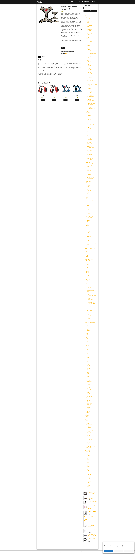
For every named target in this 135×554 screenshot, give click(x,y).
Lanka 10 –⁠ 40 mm (90, 309)
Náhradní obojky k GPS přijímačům (91, 265)
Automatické (90, 173)
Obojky (88, 192)
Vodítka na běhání (90, 157)
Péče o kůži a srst (90, 81)
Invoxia (87, 182)
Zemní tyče (88, 213)
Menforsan (90, 92)
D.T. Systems (88, 451)
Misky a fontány (88, 112)
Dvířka (87, 38)
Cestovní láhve (89, 29)
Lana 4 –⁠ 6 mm (89, 307)
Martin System (89, 439)
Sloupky (88, 209)
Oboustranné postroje (90, 144)
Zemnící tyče (89, 319)
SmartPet (86, 395)
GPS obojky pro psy (88, 181)
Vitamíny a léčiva (87, 418)
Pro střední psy (89, 442)
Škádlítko (89, 58)
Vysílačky (88, 194)
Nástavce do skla (89, 42)
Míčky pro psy (90, 72)
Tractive (87, 197)
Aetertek (88, 350)
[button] (132, 543)
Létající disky (90, 69)
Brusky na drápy (90, 97)
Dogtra (88, 353)
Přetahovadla (89, 50)
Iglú (87, 135)
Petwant (89, 120)
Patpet (88, 440)
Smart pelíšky (88, 411)
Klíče (87, 40)
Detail (63, 47)
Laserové (89, 56)
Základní (89, 175)
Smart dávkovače (88, 400)
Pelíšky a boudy (88, 132)
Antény (88, 186)
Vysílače (87, 268)
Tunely (88, 46)
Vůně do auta (89, 36)
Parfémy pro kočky (92, 108)
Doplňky (88, 188)
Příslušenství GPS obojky (89, 259)
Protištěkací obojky (75, 1)
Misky (88, 123)
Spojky (88, 210)
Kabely (88, 206)
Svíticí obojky (89, 155)
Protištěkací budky (90, 430)
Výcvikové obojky (85, 1)
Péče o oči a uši (89, 95)
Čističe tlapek (90, 99)
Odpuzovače (88, 131)
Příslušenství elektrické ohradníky (91, 295)
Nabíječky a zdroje (89, 218)
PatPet (88, 360)
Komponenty (89, 298)
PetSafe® (88, 45)
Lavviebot (87, 271)
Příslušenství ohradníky (89, 239)
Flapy (86, 251)
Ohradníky (93, 1)
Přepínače (88, 313)
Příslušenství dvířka (88, 249)
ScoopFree (87, 275)
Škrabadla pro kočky (89, 159)
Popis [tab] (39, 56)
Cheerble (89, 62)
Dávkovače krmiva (90, 114)
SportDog (89, 485)
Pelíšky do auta (89, 31)
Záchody (87, 167)
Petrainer (88, 361)
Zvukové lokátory (88, 447)
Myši (88, 57)
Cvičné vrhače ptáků (90, 163)
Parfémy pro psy (90, 87)
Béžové (88, 232)
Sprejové (88, 444)
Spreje (88, 244)
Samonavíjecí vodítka (90, 153)
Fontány (88, 116)
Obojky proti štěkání (89, 381)
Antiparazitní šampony (90, 21)
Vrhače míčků (89, 404)
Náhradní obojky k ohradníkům (91, 290)
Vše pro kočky (89, 140)
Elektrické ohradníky (89, 204)
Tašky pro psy (89, 34)
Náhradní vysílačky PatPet (91, 374)
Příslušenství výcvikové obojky (91, 245)
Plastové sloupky (90, 315)
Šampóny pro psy (91, 89)
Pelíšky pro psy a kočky (90, 136)
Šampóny (89, 88)
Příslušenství (90, 115)
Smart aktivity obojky (89, 399)
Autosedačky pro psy (90, 27)
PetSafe (88, 224)
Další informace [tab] (45, 56)
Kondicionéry (90, 85)
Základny (87, 225)
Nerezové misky (90, 126)
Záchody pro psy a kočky (90, 177)
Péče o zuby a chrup (90, 100)
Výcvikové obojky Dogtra (91, 446)
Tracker (87, 196)
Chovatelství (87, 17)
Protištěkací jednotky (89, 393)
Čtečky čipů (87, 37)
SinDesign (87, 276)
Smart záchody (88, 412)
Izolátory (88, 205)
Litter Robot (87, 272)
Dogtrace (88, 354)
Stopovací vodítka (90, 154)
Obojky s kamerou (89, 396)
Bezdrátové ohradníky (89, 200)
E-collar (88, 356)
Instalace (87, 286)
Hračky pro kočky (89, 403)
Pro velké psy (90, 139)
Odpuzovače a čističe (90, 79)
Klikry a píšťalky (89, 165)
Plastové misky (90, 128)
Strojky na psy (90, 93)
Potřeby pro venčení (89, 146)
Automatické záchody (91, 179)
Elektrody (87, 214)
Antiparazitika (88, 18)
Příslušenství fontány (88, 257)
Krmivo (87, 111)
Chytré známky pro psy (90, 147)
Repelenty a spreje (90, 25)
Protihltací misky (90, 130)
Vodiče (88, 212)
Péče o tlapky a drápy (90, 96)
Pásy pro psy (89, 30)
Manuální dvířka (89, 41)
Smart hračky (88, 401)
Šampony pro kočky (92, 110)
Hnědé (88, 233)
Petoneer (89, 119)
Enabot (88, 408)
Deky (87, 134)
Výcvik (86, 419)
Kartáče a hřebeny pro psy (92, 84)
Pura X (87, 274)
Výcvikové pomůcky (89, 162)
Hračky (87, 48)
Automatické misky (91, 124)
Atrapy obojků (88, 339)
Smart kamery (88, 407)
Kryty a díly (87, 345)
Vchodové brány (89, 318)
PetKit (89, 118)
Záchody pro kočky (90, 178)
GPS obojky (87, 420)
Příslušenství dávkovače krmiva (90, 248)
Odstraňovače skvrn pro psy (91, 80)
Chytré (89, 64)
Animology (90, 91)
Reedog (89, 75)
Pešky (88, 166)
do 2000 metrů (89, 217)
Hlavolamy (89, 65)
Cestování (87, 26)
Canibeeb (88, 448)
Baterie (86, 15)
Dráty (86, 202)
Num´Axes (88, 358)
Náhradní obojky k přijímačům (90, 348)
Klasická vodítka (89, 149)
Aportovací (89, 61)
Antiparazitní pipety (90, 19)
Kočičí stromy (89, 161)
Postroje (66, 53)
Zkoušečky (89, 306)
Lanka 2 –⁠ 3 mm (89, 310)
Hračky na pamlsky (91, 66)
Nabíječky (88, 189)
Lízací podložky (90, 70)
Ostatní (88, 44)
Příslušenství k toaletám (89, 270)
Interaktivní (88, 49)
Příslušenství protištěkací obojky (91, 243)
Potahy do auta (89, 33)
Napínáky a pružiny (90, 311)
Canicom (88, 352)
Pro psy (88, 23)
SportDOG (88, 365)
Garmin (88, 357)
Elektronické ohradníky (89, 216)
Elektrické (88, 436)
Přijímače (88, 193)
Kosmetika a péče (89, 77)
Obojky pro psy (89, 150)
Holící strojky (90, 83)
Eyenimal (88, 409)
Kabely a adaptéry (91, 302)
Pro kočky (88, 22)
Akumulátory (89, 185)
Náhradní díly (89, 190)
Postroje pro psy (88, 142)
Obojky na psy (40, 1)
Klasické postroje (89, 143)
